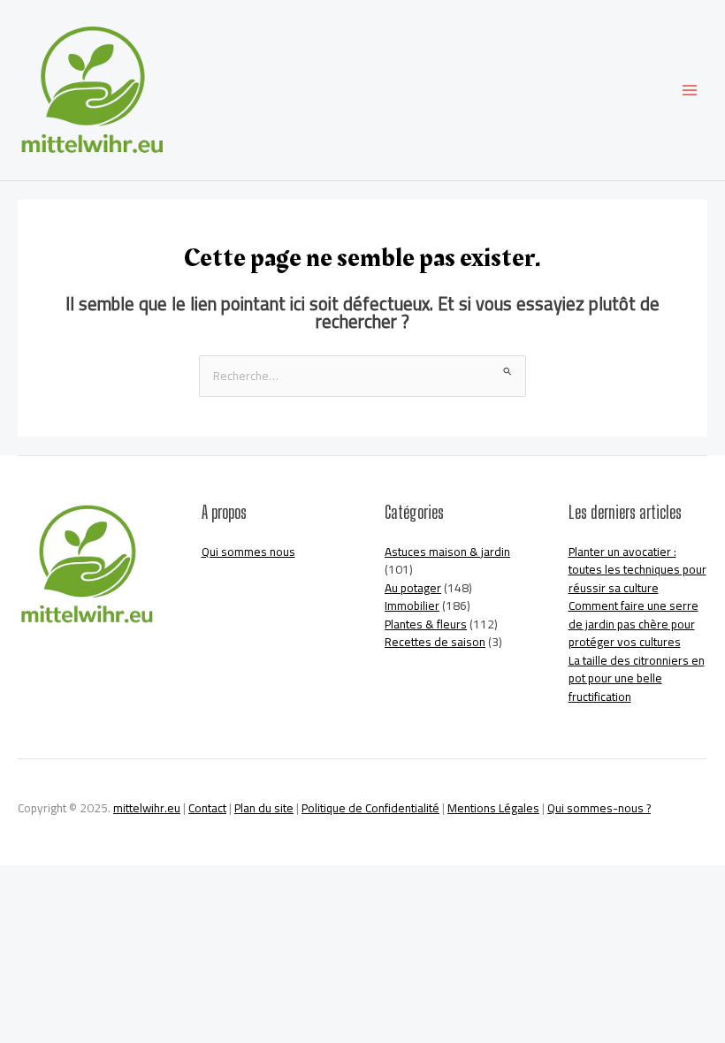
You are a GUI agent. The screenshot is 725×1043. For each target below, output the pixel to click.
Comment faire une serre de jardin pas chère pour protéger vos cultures (633, 623)
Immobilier (412, 605)
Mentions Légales (493, 807)
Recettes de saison (435, 641)
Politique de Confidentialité (370, 807)
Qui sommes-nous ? (599, 807)
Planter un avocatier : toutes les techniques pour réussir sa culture (637, 569)
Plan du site (264, 807)
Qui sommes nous (248, 551)
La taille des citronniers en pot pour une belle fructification (637, 678)
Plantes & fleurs (426, 624)
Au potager (413, 587)
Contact (207, 807)
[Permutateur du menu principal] (690, 90)
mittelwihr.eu (146, 807)
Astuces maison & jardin (447, 551)
